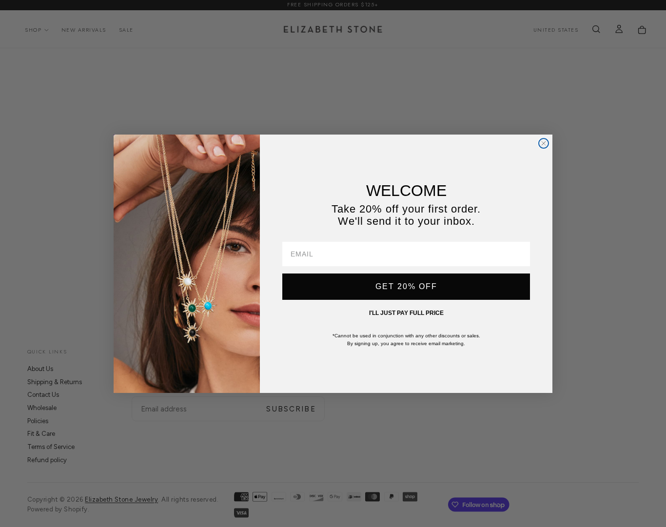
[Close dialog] (543, 143)
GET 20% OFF (406, 286)
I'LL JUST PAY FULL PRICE (406, 313)
